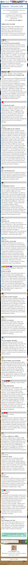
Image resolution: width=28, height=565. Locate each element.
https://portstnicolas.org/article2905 (10, 541)
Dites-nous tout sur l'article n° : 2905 (17, 535)
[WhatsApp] (26, 541)
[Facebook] (23, 541)
